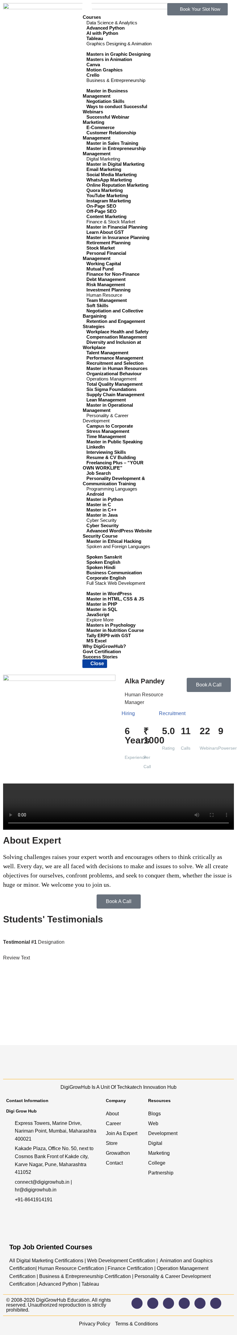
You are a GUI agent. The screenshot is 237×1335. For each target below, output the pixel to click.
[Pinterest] (215, 1303)
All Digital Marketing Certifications (46, 1260)
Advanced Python (58, 1284)
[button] (118, 806)
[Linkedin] (168, 1303)
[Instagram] (137, 1303)
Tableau (90, 1284)
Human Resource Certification (71, 1268)
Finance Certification (129, 1268)
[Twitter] (184, 1303)
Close (96, 663)
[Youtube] (200, 1303)
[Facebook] (152, 1303)
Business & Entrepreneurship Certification (85, 1276)
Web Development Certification (121, 1260)
